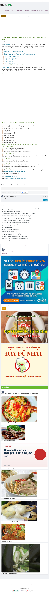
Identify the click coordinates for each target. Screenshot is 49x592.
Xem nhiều (27, 10)
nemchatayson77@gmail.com (11, 176)
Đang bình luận (19, 10)
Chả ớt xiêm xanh (5, 67)
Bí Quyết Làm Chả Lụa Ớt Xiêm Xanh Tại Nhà (14, 51)
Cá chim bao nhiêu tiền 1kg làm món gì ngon (10, 229)
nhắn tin (13, 184)
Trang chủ (7, 10)
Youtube (45, 584)
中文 (29, 590)
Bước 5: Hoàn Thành (10, 63)
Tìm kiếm (3, 308)
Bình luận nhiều (34, 10)
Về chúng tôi (33, 584)
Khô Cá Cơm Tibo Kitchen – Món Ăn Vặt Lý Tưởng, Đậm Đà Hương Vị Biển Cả (17, 216)
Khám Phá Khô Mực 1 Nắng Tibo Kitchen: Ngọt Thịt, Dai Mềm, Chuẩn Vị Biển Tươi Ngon (18, 213)
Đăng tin (41, 10)
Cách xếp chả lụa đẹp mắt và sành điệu (9, 240)
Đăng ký (46, 1)
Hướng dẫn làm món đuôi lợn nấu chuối (9, 573)
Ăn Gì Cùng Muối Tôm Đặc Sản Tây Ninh (9, 231)
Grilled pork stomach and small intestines (10, 241)
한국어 (35, 590)
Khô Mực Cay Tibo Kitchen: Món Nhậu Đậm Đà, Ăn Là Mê (13, 224)
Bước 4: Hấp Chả (9, 61)
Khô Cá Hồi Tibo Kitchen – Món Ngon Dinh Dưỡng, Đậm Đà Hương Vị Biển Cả (16, 218)
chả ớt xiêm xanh (7, 44)
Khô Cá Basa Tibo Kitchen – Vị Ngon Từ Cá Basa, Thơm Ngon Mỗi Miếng (16, 220)
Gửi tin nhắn (5, 253)
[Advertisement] (24, 27)
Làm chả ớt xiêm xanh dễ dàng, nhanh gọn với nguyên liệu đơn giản (15, 238)
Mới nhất (13, 10)
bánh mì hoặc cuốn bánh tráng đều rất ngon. (15, 171)
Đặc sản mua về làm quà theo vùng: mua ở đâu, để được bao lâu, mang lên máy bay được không (20, 208)
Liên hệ (37, 584)
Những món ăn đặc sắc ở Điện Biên (8, 209)
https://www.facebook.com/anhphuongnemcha (16, 178)
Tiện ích (46, 10)
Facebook (41, 584)
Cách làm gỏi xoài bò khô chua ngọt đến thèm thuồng (11, 422)
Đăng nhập (41, 1)
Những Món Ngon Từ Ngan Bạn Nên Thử (9, 498)
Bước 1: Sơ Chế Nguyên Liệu (12, 56)
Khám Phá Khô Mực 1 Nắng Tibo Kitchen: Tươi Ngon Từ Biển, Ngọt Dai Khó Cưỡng (17, 215)
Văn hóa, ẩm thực (16, 16)
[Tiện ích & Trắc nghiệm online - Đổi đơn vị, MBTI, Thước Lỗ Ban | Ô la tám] (24, 280)
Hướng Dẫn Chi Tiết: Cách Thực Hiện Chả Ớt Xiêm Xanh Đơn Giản (19, 54)
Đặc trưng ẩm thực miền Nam (7, 227)
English (23, 590)
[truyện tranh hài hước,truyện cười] (24, 364)
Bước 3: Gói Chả (9, 60)
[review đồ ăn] (24, 327)
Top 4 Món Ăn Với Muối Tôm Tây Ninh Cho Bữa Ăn (11, 234)
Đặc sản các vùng (25, 16)
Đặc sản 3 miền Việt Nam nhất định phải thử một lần (12, 211)
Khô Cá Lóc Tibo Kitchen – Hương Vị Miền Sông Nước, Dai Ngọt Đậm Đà (16, 222)
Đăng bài (4, 16)
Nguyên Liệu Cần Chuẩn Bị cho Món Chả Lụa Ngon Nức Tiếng (19, 53)
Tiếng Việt (16, 590)
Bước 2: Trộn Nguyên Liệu (11, 58)
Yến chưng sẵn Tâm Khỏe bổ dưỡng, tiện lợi (10, 225)
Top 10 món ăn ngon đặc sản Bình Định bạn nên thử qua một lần (14, 236)
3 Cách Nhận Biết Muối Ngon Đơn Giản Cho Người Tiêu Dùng (13, 233)
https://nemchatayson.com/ (11, 175)
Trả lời (46, 200)
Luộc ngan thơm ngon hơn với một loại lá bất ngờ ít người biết (13, 521)
